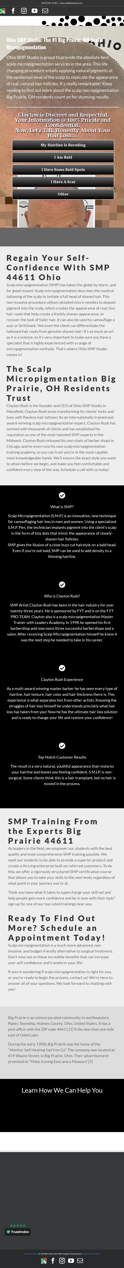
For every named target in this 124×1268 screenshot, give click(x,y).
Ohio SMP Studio (31, 1253)
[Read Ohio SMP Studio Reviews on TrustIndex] (17, 1232)
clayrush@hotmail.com (71, 3)
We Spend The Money (91, 1253)
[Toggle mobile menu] (117, 21)
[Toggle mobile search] (111, 21)
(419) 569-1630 (49, 3)
